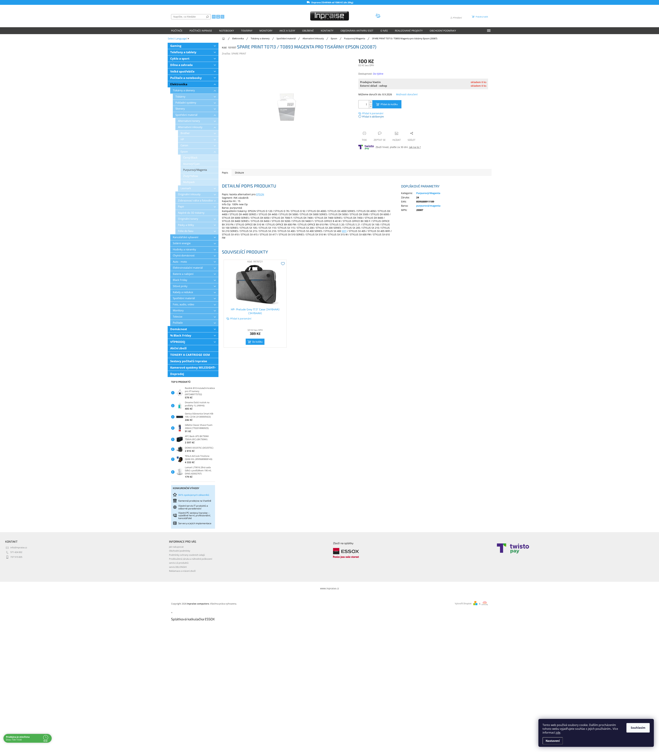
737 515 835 (16, 557)
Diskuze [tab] (239, 172)
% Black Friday (180, 335)
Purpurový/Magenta (195, 170)
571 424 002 (16, 552)
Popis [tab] (225, 172)
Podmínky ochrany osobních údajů (187, 554)
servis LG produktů (178, 562)
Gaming (175, 46)
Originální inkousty (189, 194)
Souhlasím (638, 728)
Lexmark (186, 188)
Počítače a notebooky (186, 78)
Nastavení (553, 741)
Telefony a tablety (183, 52)
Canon (184, 145)
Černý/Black (190, 157)
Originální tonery (188, 219)
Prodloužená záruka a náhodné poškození (190, 558)
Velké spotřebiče (182, 71)
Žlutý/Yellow (190, 176)
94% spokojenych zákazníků (193, 495)
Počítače (178, 322)
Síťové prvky (180, 286)
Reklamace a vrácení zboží (182, 571)
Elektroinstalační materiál (188, 268)
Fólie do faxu (185, 231)
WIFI (344, 231)
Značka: (234, 53)
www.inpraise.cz (329, 588)
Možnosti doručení (407, 94)
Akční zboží (178, 348)
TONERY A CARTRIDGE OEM (190, 355)
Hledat (207, 16)
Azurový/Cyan (191, 164)
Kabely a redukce (183, 292)
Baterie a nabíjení (183, 274)
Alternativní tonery (189, 121)
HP (182, 139)
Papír (181, 206)
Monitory (178, 310)
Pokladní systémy (185, 102)
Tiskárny (180, 96)
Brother (185, 133)
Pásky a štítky (186, 225)
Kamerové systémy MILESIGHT (192, 367)
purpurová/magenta (428, 205)
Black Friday (180, 280)
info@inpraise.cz (18, 547)
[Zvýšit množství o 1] (370, 102)
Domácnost (178, 329)
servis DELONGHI (178, 567)
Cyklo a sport (179, 58)
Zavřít (377, 126)
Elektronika (178, 84)
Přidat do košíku (389, 104)
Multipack (189, 182)
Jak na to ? (415, 147)
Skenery (180, 108)
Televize (177, 316)
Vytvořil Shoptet (463, 603)
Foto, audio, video (183, 304)
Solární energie (182, 243)
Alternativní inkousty (190, 127)
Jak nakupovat (176, 546)
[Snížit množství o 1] (370, 106)
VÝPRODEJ (177, 342)
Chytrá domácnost (184, 255)
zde (558, 732)
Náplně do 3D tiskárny (191, 213)
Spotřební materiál (186, 115)
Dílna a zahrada (181, 65)
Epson (184, 151)
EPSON (260, 194)
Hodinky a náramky (184, 249)
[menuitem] (177, 30)
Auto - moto (180, 261)
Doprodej (177, 374)
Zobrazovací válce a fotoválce (195, 200)
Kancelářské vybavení (185, 237)
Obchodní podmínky (179, 550)
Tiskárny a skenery (184, 90)
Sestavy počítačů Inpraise (188, 361)
